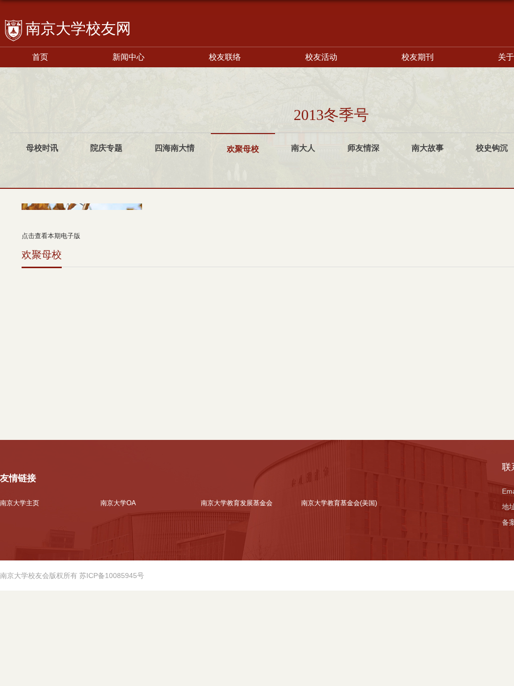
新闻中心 (128, 57)
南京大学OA (118, 503)
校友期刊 (418, 57)
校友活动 (321, 57)
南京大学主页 (19, 503)
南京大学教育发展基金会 (237, 503)
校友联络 (225, 57)
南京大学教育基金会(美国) (339, 503)
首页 (40, 57)
